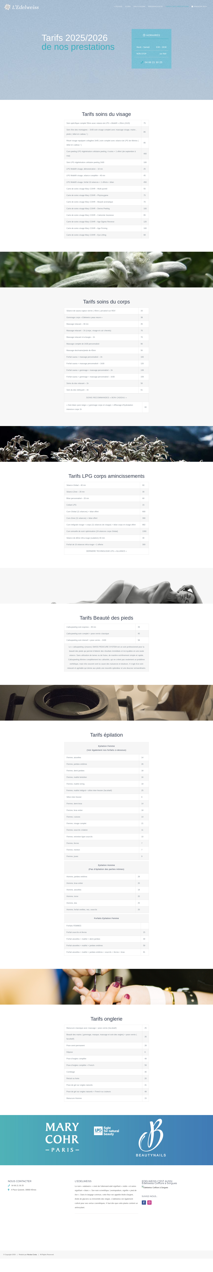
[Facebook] (144, 1202)
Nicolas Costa (32, 1254)
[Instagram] (149, 1202)
